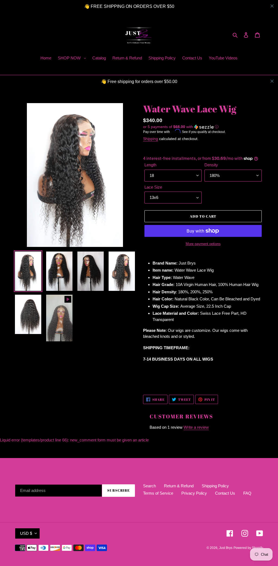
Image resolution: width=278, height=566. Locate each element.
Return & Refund (179, 486)
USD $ (26, 533)
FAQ (247, 493)
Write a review (196, 427)
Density (211, 165)
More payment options (203, 244)
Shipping (150, 138)
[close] (272, 6)
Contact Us (225, 493)
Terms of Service (158, 493)
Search (149, 486)
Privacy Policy (194, 493)
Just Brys (225, 548)
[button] (181, 126)
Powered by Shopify (248, 548)
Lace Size (153, 187)
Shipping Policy (215, 486)
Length (150, 165)
